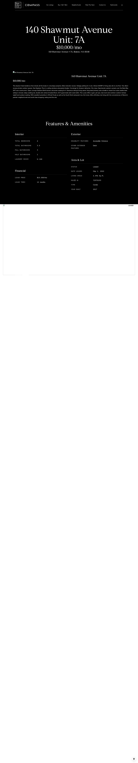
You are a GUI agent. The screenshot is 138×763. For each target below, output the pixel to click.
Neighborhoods (76, 5)
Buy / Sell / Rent (62, 5)
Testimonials (113, 5)
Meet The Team (90, 5)
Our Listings (49, 5)
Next (25, 271)
